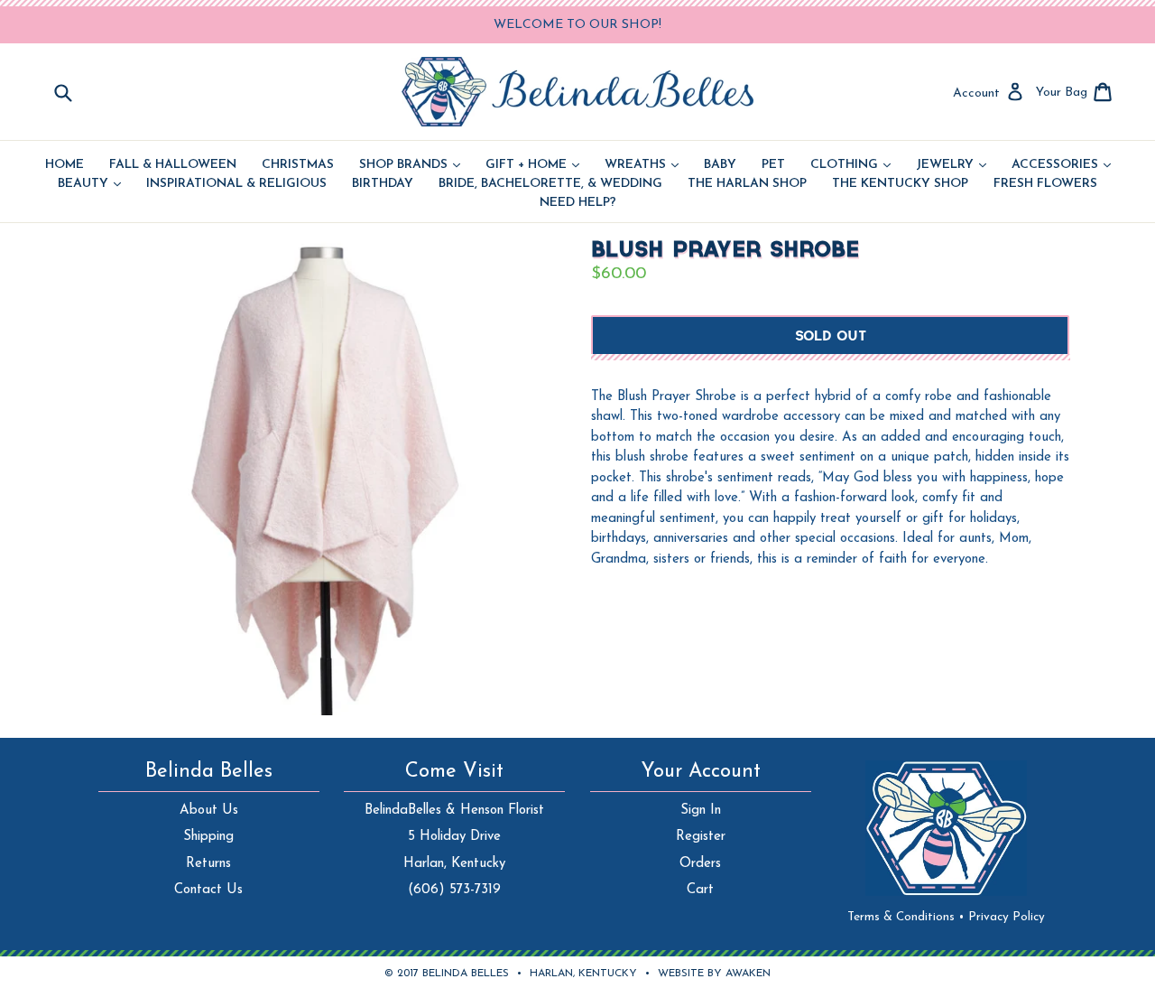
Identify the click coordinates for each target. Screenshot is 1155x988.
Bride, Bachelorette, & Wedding (550, 184)
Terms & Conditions (906, 917)
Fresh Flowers (1045, 184)
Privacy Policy (1006, 917)
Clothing (850, 165)
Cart (700, 890)
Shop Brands (409, 165)
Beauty (89, 184)
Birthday (382, 184)
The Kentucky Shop (900, 184)
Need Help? (578, 203)
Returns (208, 864)
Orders (700, 864)
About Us (209, 810)
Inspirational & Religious (236, 184)
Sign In (700, 810)
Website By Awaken (714, 973)
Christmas (298, 165)
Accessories (1061, 165)
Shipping (208, 837)
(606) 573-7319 (454, 890)
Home (64, 165)
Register (700, 837)
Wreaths (642, 165)
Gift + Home (532, 165)
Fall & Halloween (172, 165)
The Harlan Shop (747, 184)
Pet (773, 165)
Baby (720, 165)
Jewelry (951, 165)
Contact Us (208, 890)
